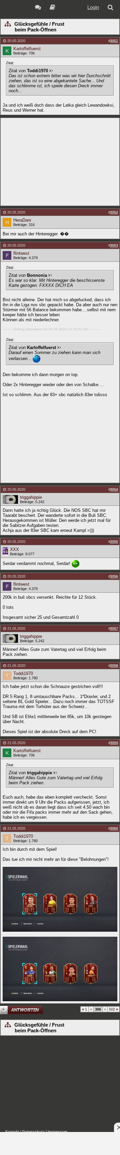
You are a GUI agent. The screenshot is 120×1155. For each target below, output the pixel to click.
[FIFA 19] (52, 8)
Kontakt (12, 1132)
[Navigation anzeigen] (7, 24)
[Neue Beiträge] (39, 8)
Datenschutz (33, 1132)
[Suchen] (111, 8)
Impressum (57, 1132)
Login (93, 7)
